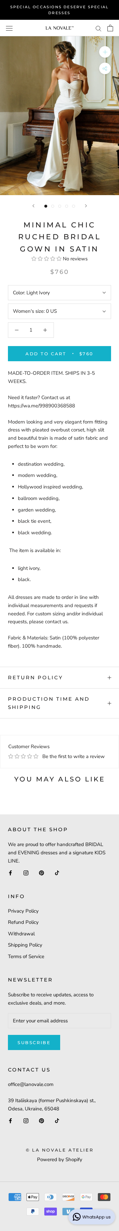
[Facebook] (10, 872)
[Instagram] (25, 872)
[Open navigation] (9, 28)
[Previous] (33, 205)
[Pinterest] (41, 872)
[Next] (86, 205)
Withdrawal (21, 933)
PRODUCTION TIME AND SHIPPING (49, 703)
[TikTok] (57, 872)
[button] (47, 258)
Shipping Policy (25, 945)
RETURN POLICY (35, 677)
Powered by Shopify (59, 1159)
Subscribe (34, 1042)
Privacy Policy (23, 911)
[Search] (98, 28)
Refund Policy (23, 922)
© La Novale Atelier (59, 1150)
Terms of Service (26, 956)
